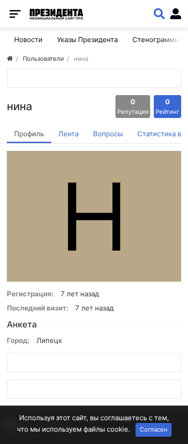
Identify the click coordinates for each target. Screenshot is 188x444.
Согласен (153, 429)
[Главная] (10, 58)
